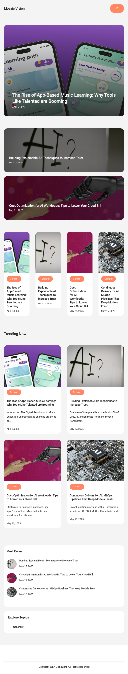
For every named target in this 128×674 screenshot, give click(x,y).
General (14, 278)
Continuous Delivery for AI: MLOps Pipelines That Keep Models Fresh (110, 297)
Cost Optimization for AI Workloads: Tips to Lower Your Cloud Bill (55, 206)
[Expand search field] (117, 8)
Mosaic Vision (14, 8)
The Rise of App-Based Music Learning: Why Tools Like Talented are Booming (64, 98)
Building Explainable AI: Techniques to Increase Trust (46, 158)
